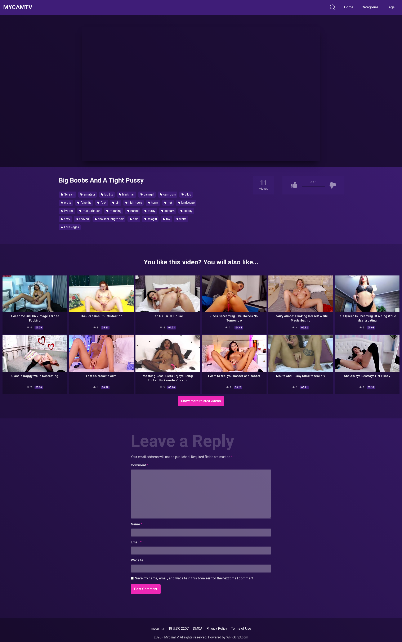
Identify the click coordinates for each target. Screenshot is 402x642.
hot (169, 202)
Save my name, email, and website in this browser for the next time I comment (194, 578)
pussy (151, 210)
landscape (188, 202)
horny (155, 202)
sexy (66, 219)
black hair (128, 194)
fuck (103, 202)
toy (167, 219)
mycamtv (157, 628)
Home (348, 7)
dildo (187, 194)
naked (134, 210)
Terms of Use (241, 628)
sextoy (187, 210)
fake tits (85, 202)
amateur (89, 194)
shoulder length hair (110, 219)
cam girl (148, 194)
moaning (115, 210)
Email (136, 542)
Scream (69, 194)
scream (169, 210)
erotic (67, 202)
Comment (139, 465)
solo (135, 219)
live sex (68, 210)
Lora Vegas (71, 227)
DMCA (197, 628)
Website (137, 560)
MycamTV (17, 7)
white (183, 219)
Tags (391, 7)
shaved (84, 219)
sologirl (152, 219)
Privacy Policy (216, 628)
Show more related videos (201, 401)
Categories (370, 7)
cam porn (169, 194)
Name (136, 524)
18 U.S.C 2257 (178, 628)
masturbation (91, 210)
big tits (108, 194)
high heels (135, 202)
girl (117, 202)
